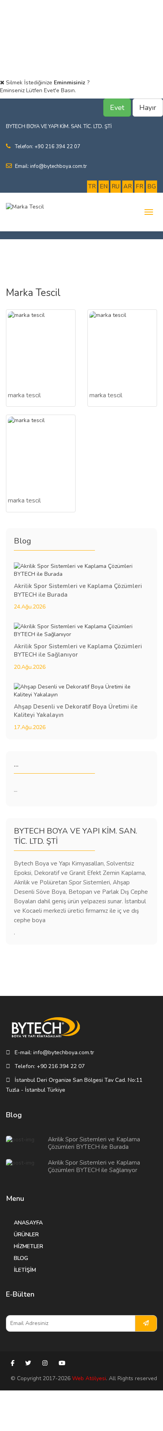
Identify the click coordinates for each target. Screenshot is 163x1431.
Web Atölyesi (89, 1378)
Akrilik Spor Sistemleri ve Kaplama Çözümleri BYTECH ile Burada (94, 1143)
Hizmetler (28, 1246)
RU (115, 186)
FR (139, 186)
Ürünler (26, 1234)
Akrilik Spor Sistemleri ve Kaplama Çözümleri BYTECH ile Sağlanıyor (94, 1166)
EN (104, 186)
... (15, 789)
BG (151, 186)
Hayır (147, 107)
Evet (117, 107)
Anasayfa (28, 1222)
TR (92, 186)
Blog (21, 1258)
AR (127, 186)
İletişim (25, 1270)
